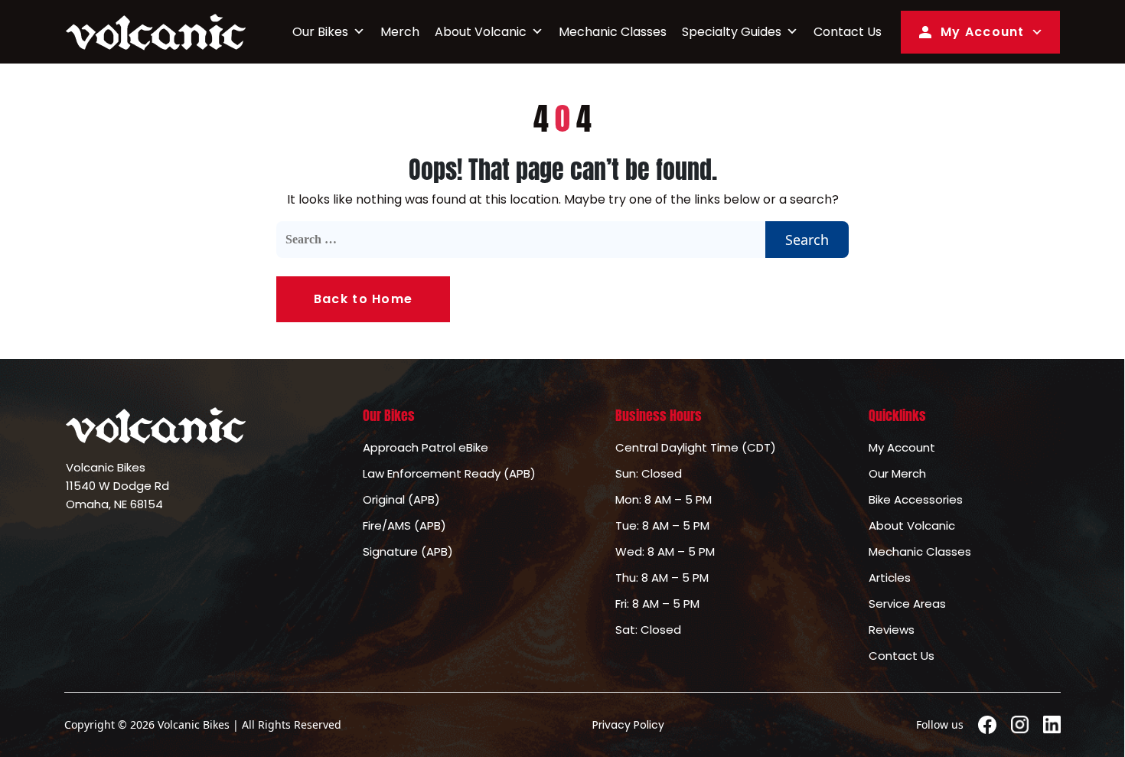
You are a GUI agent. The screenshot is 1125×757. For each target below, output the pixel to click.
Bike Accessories (916, 499)
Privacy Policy (628, 725)
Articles (890, 577)
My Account (983, 32)
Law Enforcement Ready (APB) (449, 473)
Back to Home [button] (363, 299)
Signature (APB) (408, 551)
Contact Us (848, 32)
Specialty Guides (731, 32)
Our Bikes (320, 32)
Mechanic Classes (613, 32)
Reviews (892, 630)
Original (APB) (401, 499)
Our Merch (897, 473)
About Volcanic (481, 32)
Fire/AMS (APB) (404, 525)
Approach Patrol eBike (425, 447)
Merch (399, 32)
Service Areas (907, 603)
